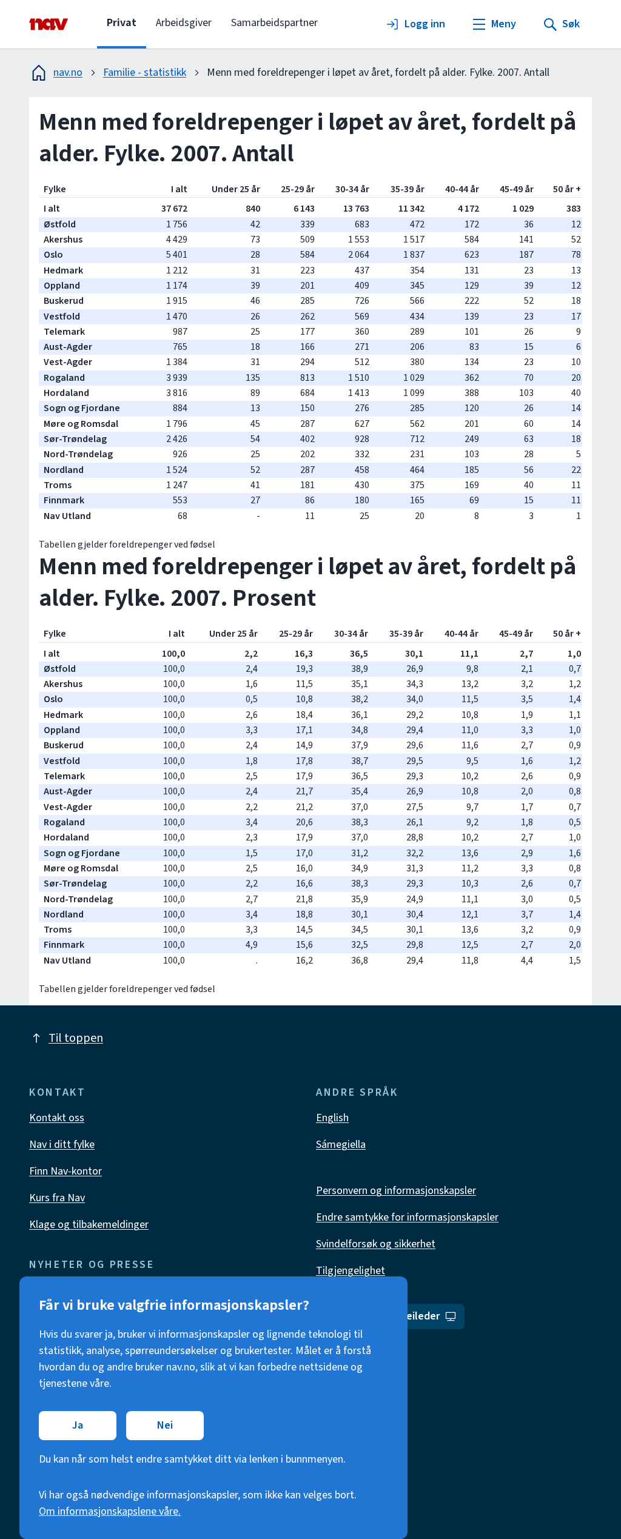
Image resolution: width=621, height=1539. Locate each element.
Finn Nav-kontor (65, 1171)
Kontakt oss (56, 1117)
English (332, 1117)
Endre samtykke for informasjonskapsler (407, 1217)
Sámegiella (341, 1144)
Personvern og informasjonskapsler (396, 1190)
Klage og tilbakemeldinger (89, 1224)
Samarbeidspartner (274, 22)
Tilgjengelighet (350, 1270)
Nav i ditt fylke (62, 1144)
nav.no (67, 72)
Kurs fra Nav (57, 1197)
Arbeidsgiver (184, 22)
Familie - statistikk (144, 72)
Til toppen (76, 1038)
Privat (121, 22)
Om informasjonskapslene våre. (110, 1511)
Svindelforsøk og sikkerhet (375, 1244)
